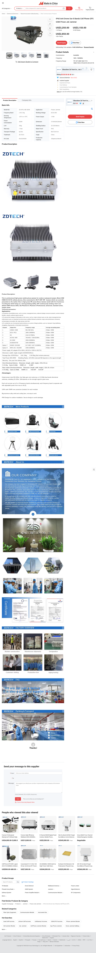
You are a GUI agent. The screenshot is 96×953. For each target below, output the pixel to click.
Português (27, 940)
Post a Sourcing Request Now (24, 802)
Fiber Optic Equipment (9, 912)
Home (3, 13)
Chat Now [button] (76, 43)
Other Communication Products (48, 13)
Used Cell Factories (8, 921)
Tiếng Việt (45, 941)
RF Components (75, 892)
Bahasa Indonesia (54, 941)
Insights (52, 937)
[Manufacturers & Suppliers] (48, 3)
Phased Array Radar (8, 889)
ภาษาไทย (89, 940)
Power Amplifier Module (32, 892)
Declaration (67, 945)
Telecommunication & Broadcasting (29, 13)
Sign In (59, 91)
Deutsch (55, 940)
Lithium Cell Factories (24, 921)
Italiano (49, 940)
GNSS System (29, 889)
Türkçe (38, 941)
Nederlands (62, 940)
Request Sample (89, 47)
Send (17, 799)
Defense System (6, 892)
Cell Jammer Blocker (9, 926)
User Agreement (58, 945)
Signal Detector (75, 889)
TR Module (5, 886)
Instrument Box (42, 912)
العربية (68, 940)
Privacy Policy (75, 945)
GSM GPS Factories (56, 921)
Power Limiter (75, 886)
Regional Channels (76, 936)
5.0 (74, 103)
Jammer (50, 889)
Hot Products (7, 936)
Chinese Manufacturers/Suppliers (31, 936)
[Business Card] (92, 109)
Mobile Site (45, 937)
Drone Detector (29, 886)
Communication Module (55, 892)
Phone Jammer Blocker (73, 921)
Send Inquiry (61, 43)
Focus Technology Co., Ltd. (36, 945)
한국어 (74, 940)
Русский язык (42, 940)
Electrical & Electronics (12, 13)
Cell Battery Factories (41, 921)
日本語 (79, 940)
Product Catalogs (28, 882)
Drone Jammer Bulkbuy (72, 926)
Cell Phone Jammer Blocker (38, 926)
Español (21, 940)
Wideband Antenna (53, 886)
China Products (17, 936)
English (15, 940)
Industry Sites (65, 936)
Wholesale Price (56, 936)
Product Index (86, 936)
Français (34, 940)
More (3, 929)
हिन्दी (84, 940)
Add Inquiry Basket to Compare (28, 62)
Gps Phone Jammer (56, 926)
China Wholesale (46, 936)
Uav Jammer (23, 926)
